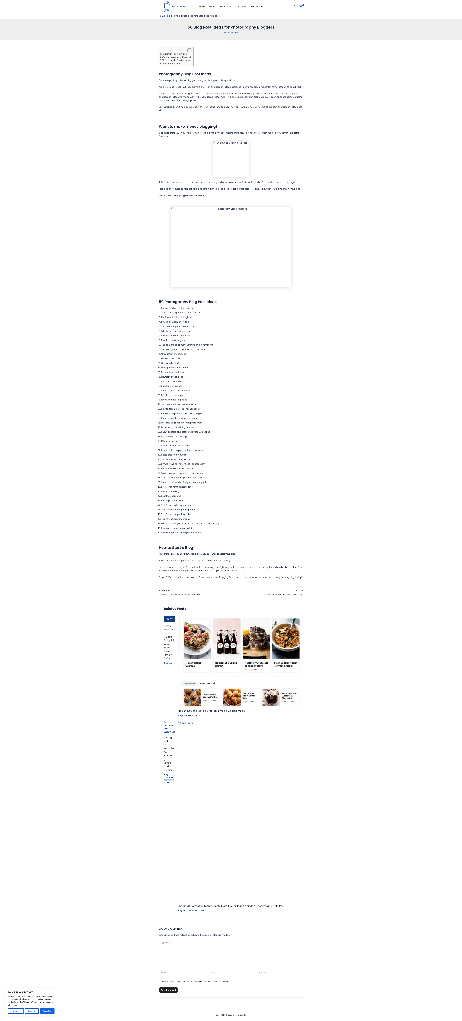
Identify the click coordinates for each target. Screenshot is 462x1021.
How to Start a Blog (171, 63)
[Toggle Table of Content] (188, 50)
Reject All (31, 1011)
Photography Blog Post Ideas (174, 54)
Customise (15, 1011)
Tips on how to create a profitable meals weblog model (211, 711)
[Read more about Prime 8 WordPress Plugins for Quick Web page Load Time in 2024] (169, 618)
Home (202, 6)
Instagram (168, 777)
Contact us (256, 6)
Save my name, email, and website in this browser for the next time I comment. (195, 981)
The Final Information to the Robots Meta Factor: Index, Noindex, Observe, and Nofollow (230, 906)
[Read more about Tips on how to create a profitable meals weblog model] (239, 661)
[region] (31, 1002)
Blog (240, 6)
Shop (212, 6)
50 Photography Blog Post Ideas (176, 60)
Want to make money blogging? (176, 57)
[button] (232, 6)
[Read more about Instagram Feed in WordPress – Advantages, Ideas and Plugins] (169, 727)
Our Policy (225, 6)
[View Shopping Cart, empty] (300, 6)
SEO (184, 910)
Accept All (47, 1011)
